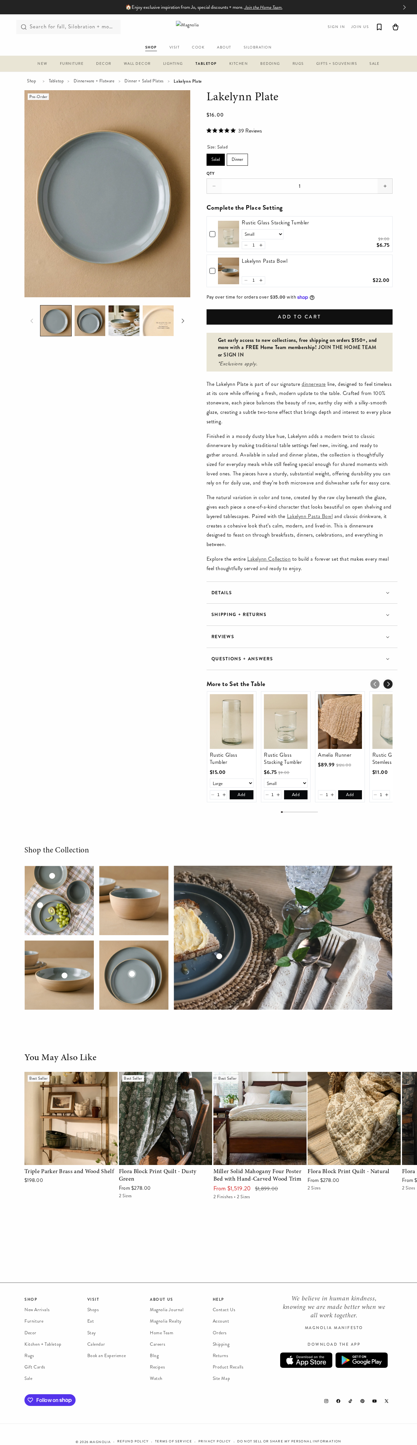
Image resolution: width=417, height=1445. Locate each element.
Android (362, 1360)
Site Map (221, 1378)
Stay (91, 1333)
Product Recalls (228, 1367)
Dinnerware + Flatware (94, 81)
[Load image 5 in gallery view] (158, 320)
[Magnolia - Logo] (208, 27)
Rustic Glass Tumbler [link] (223, 758)
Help (218, 1299)
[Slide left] (31, 321)
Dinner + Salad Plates (144, 81)
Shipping (221, 1344)
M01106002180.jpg (133, 900)
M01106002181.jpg (59, 975)
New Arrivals (37, 1310)
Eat (90, 1321)
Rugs (29, 1356)
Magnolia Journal (167, 1310)
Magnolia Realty (166, 1321)
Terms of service (173, 1441)
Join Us (360, 26)
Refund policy (133, 1441)
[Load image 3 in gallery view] (123, 320)
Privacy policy (214, 1441)
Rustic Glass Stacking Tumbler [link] (275, 222)
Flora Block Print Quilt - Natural (344, 1076)
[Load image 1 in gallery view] (55, 320)
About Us (161, 1299)
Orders (220, 1333)
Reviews (223, 636)
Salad (215, 158)
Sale (28, 1378)
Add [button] (241, 795)
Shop (31, 81)
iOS (306, 1360)
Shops (93, 1310)
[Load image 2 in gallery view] (90, 320)
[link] (228, 234)
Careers (157, 1344)
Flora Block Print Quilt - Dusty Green (161, 1076)
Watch (156, 1378)
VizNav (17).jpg (283, 938)
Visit (93, 1299)
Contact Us (224, 1310)
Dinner (237, 158)
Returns (220, 1356)
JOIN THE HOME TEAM (347, 347)
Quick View (70, 1158)
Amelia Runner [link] (334, 755)
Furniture (33, 1321)
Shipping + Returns (239, 614)
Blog (154, 1356)
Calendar (96, 1344)
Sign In (336, 26)
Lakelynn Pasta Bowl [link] (264, 261)
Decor (30, 1333)
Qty (211, 173)
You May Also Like (60, 1058)
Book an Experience (106, 1356)
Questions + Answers (242, 659)
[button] (42, 64)
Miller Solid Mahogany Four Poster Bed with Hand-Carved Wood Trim (257, 1081)
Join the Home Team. (263, 7)
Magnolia (100, 1442)
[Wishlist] (379, 27)
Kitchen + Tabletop (43, 1344)
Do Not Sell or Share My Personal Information (289, 1441)
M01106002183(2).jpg (59, 900)
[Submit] (24, 27)
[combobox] (68, 27)
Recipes (157, 1367)
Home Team (161, 1333)
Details (221, 593)
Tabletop (56, 81)
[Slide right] (183, 321)
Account (221, 1321)
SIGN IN (233, 354)
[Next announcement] (404, 7)
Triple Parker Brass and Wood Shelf (63, 1076)
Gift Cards (34, 1367)
